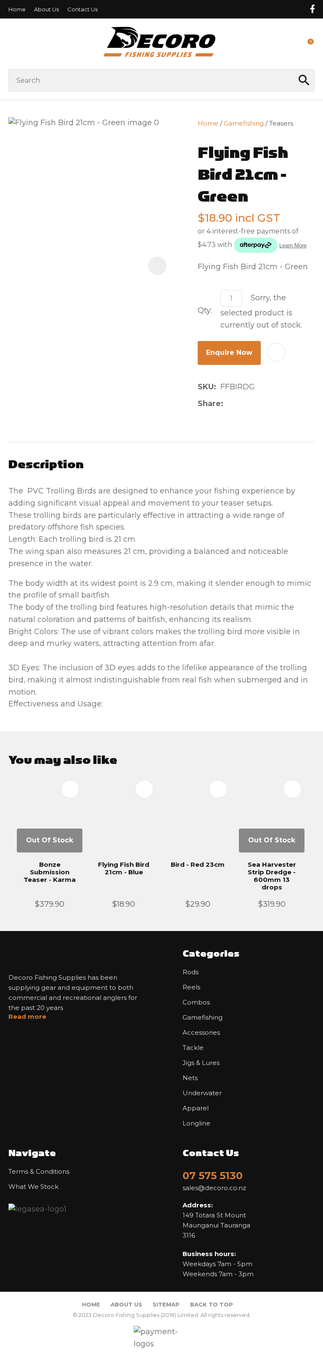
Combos (196, 1002)
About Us (46, 9)
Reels (191, 987)
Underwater (202, 1093)
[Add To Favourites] (276, 352)
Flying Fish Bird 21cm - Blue (123, 868)
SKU (206, 386)
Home (17, 9)
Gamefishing (244, 123)
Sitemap (166, 1304)
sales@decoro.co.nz (214, 1188)
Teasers (281, 123)
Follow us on (312, 9)
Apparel (196, 1108)
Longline (196, 1123)
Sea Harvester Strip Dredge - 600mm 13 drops (272, 875)
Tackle (193, 1048)
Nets (190, 1078)
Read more (27, 1016)
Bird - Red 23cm (198, 864)
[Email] (254, 403)
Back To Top (211, 1304)
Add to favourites (70, 789)
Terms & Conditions (38, 1171)
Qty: (205, 310)
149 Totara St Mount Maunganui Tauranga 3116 (216, 1220)
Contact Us (82, 9)
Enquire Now (229, 353)
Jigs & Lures (201, 1063)
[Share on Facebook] (229, 404)
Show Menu (13, 43)
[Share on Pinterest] (267, 404)
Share (209, 403)
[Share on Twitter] (241, 404)
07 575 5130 (213, 1176)
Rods (191, 972)
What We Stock (33, 1187)
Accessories (201, 1032)
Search (304, 80)
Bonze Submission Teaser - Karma (50, 872)
